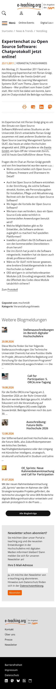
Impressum (11, 670)
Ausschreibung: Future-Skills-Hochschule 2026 (37, 425)
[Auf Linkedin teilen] (41, 106)
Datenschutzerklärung (31, 586)
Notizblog (41, 31)
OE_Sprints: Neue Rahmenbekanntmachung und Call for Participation (37, 471)
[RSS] (24, 681)
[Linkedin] (7, 681)
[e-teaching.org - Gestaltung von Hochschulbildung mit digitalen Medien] (36, 4)
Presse (8, 639)
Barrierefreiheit (13, 665)
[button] (6, 23)
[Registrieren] (39, 13)
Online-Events (26, 22)
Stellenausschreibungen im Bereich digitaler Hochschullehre (38, 333)
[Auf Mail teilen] (33, 106)
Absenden (14, 592)
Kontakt (9, 629)
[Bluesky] (18, 681)
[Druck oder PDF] (24, 106)
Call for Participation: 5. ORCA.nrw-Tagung (39, 379)
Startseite (7, 31)
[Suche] (4, 13)
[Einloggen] (21, 13)
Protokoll (12, 289)
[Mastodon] (12, 681)
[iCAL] (30, 681)
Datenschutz (12, 675)
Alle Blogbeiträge (28, 513)
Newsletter (11, 644)
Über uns (10, 634)
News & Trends (24, 31)
